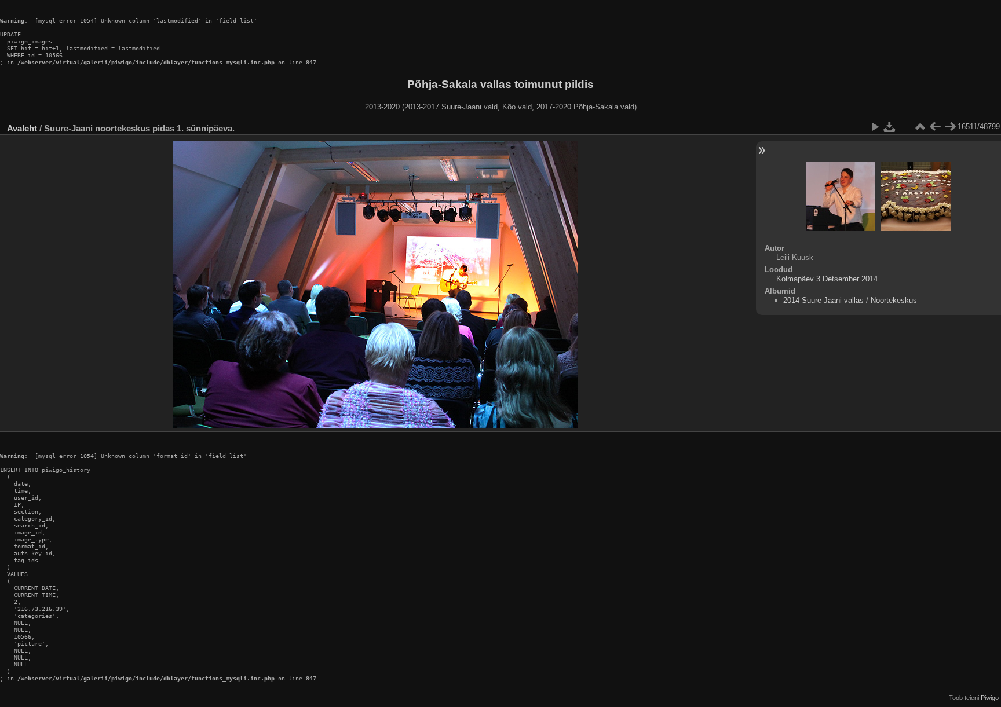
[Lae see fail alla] (889, 126)
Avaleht (22, 128)
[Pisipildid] (919, 126)
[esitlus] (874, 126)
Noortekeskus (894, 300)
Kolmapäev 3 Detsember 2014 (827, 278)
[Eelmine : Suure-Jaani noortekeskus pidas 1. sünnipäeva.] (934, 126)
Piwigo (990, 697)
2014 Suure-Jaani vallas (823, 300)
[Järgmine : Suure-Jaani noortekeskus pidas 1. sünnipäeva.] (950, 126)
